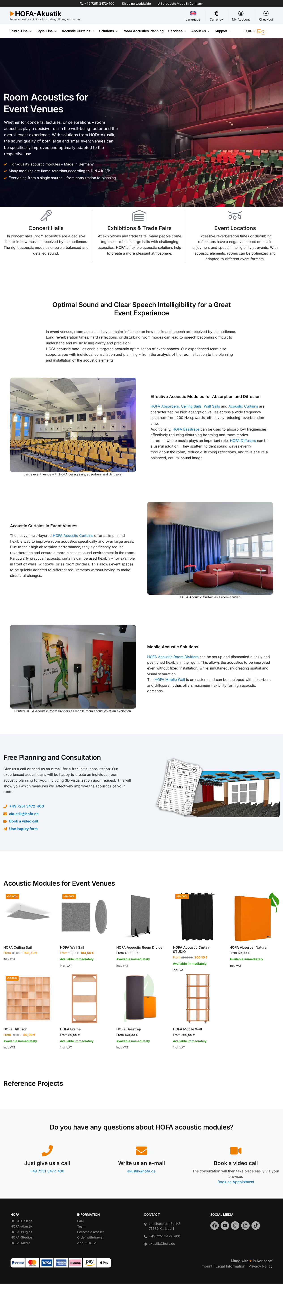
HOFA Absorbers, (165, 406)
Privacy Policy (260, 1266)
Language (193, 19)
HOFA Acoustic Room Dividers (172, 657)
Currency (216, 19)
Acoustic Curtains (242, 406)
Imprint (206, 1266)
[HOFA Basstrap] (141, 998)
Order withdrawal (90, 1237)
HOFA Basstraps (186, 429)
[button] (259, 31)
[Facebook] (214, 1225)
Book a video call (23, 821)
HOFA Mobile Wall (170, 679)
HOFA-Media (20, 1243)
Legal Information (230, 1266)
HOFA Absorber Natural (249, 947)
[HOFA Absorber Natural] (254, 917)
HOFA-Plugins (21, 1232)
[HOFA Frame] (85, 998)
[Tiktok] (255, 1225)
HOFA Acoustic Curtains (73, 535)
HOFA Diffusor (15, 1029)
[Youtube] (225, 1225)
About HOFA (86, 1243)
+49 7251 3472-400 (99, 3)
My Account (241, 19)
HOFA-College (21, 1221)
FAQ (80, 1221)
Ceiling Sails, (192, 406)
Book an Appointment (236, 1182)
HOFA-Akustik (21, 1226)
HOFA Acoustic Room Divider (140, 947)
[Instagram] (235, 1225)
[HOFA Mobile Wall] (198, 998)
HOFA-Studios (22, 1237)
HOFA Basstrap (128, 1029)
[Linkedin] (245, 1225)
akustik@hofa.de (23, 814)
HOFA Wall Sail (72, 947)
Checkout (266, 19)
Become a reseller (90, 1232)
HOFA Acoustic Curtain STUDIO (191, 949)
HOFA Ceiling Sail (17, 947)
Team (81, 1226)
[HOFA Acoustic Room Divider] (141, 917)
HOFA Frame (70, 1029)
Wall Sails (212, 406)
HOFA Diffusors (243, 440)
